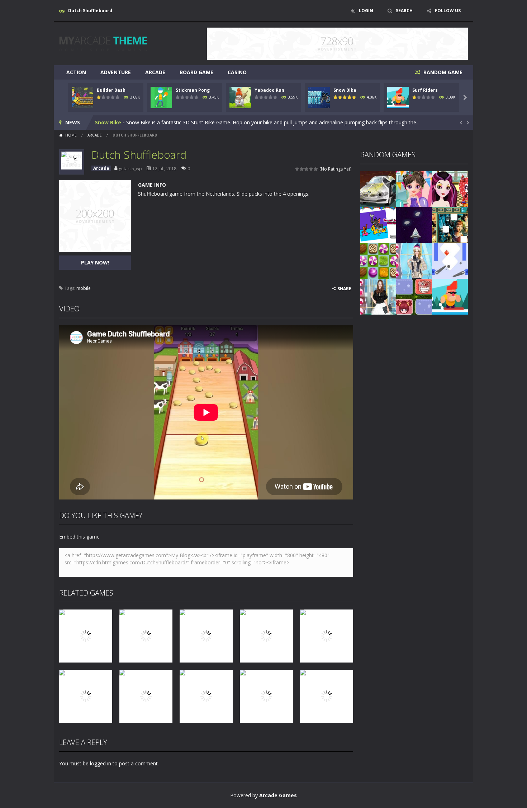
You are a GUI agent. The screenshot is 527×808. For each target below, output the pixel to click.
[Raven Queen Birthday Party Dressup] (450, 188)
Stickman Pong (193, 90)
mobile (83, 288)
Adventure (115, 72)
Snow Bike (344, 90)
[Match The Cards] (414, 296)
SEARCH (404, 11)
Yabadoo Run (269, 90)
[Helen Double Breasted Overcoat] (378, 296)
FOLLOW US (448, 11)
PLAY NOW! (95, 262)
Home (71, 135)
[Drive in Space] (414, 224)
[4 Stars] (311, 169)
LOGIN (366, 11)
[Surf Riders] (450, 296)
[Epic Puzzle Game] (450, 224)
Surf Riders (425, 90)
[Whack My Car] (378, 188)
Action (76, 72)
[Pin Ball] (450, 260)
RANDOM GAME (442, 72)
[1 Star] (297, 169)
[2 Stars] (302, 169)
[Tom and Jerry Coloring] (378, 224)
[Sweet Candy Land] (378, 260)
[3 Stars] (306, 169)
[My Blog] (103, 43)
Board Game (196, 72)
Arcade (155, 72)
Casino (237, 72)
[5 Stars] (316, 169)
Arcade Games (278, 795)
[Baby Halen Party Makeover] (414, 188)
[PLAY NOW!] (82, 97)
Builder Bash (111, 90)
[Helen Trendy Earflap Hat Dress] (414, 260)
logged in (100, 763)
